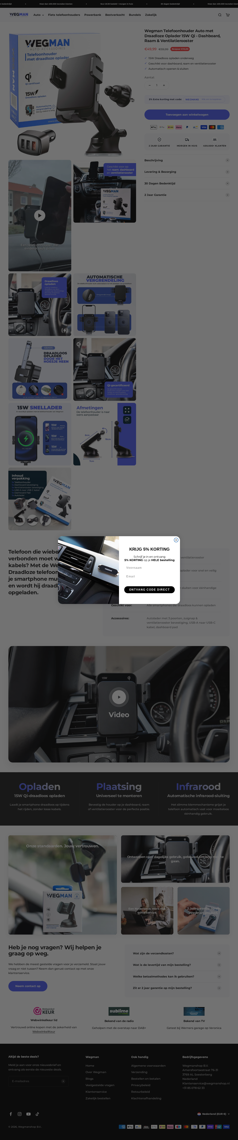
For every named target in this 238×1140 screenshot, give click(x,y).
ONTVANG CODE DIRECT (149, 589)
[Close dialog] (176, 540)
